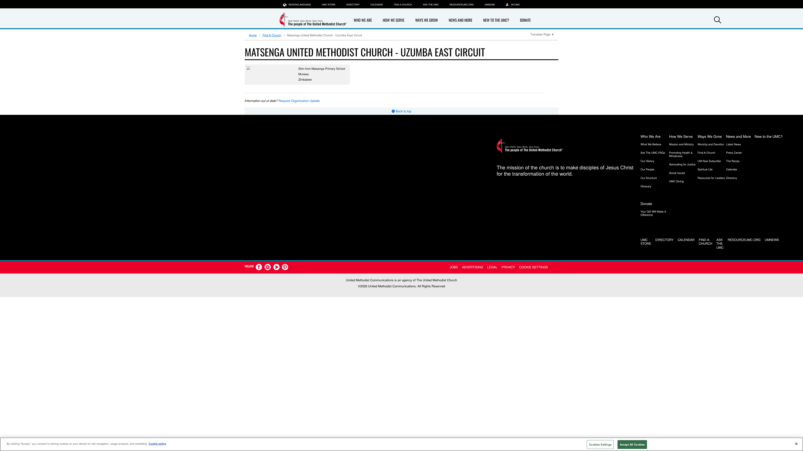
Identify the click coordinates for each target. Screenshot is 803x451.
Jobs (454, 267)
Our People (647, 169)
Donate (525, 20)
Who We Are (363, 20)
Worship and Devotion (711, 144)
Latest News (733, 144)
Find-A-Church (403, 4)
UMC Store (328, 4)
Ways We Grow (426, 20)
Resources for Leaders (711, 178)
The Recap (732, 161)
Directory (353, 4)
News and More (460, 20)
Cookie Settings (533, 267)
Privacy (508, 267)
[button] (717, 20)
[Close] (796, 443)
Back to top (403, 111)
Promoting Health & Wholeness (680, 154)
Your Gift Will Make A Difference (653, 213)
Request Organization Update (299, 101)
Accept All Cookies (632, 444)
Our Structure (649, 178)
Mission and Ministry (681, 144)
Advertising (472, 267)
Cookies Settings (600, 444)
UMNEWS (490, 4)
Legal (492, 267)
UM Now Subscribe (709, 161)
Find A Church (271, 35)
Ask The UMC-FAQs (653, 153)
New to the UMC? (496, 20)
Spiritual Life (705, 169)
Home (253, 35)
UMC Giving (676, 181)
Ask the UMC (431, 4)
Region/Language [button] (300, 4)
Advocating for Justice (682, 164)
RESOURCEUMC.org (462, 4)
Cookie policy (157, 444)
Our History (647, 161)
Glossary (646, 186)
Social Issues (677, 173)
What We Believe (651, 144)
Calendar (377, 4)
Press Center (734, 153)
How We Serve (393, 20)
